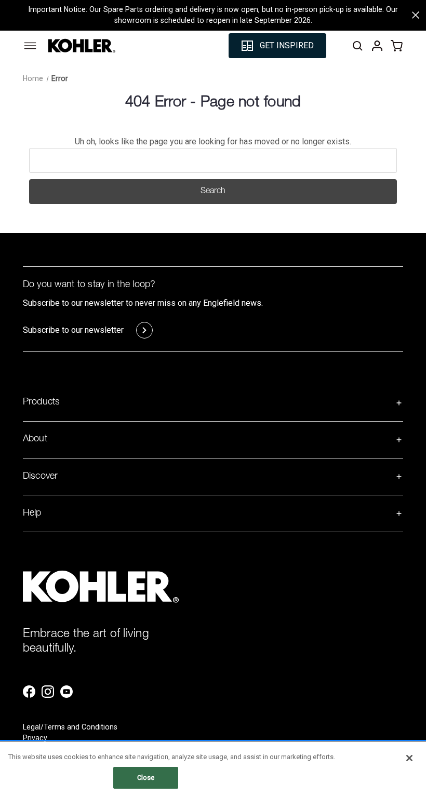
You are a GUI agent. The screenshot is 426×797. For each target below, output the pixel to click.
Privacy (35, 738)
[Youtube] (66, 691)
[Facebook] (29, 691)
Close (146, 777)
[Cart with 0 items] (397, 45)
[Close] (409, 758)
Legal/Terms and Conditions (70, 727)
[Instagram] (48, 691)
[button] (277, 45)
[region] (213, 769)
